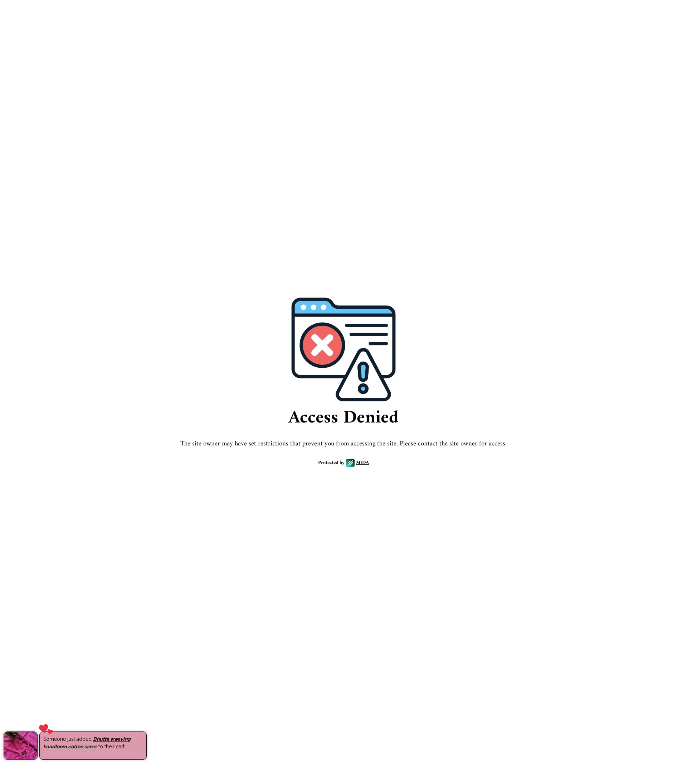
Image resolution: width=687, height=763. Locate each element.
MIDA (362, 463)
